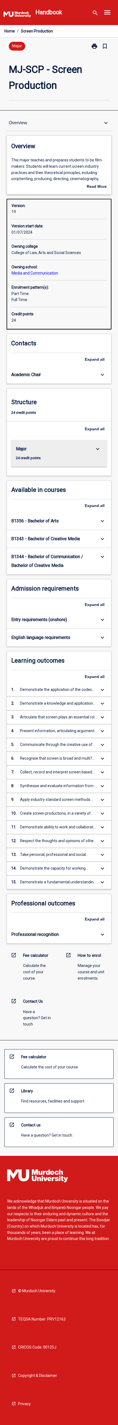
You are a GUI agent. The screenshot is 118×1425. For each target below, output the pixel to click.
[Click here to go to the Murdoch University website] (17, 15)
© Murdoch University (36, 1291)
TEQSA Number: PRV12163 (42, 1319)
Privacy (24, 1404)
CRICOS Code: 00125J (37, 1347)
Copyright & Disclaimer (37, 1375)
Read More (97, 187)
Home (9, 31)
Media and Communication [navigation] (35, 273)
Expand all (95, 359)
